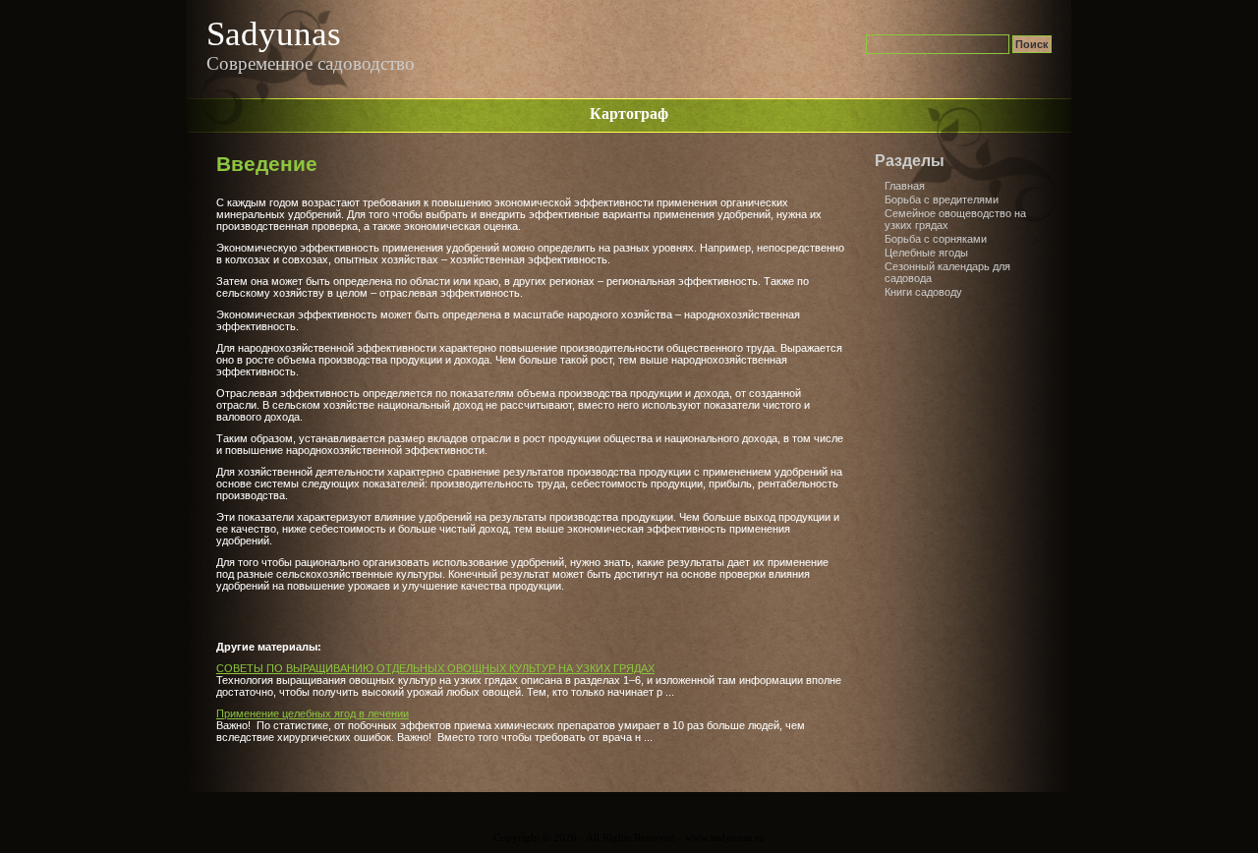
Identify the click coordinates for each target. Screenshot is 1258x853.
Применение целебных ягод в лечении (312, 713)
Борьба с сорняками (936, 239)
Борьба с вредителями (942, 199)
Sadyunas (273, 33)
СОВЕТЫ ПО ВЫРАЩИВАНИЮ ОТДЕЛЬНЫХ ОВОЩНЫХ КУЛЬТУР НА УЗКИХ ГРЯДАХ (435, 668)
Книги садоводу (923, 292)
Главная (905, 186)
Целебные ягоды (926, 252)
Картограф (629, 113)
